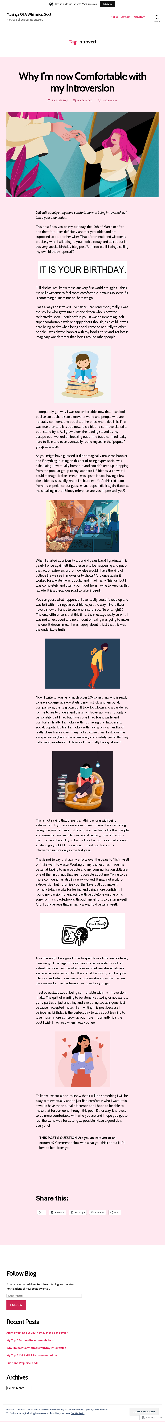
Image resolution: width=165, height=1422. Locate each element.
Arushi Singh (61, 100)
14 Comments (110, 100)
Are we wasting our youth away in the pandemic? (37, 1333)
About (114, 16)
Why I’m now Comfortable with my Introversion (82, 82)
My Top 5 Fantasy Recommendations (29, 1340)
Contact (125, 16)
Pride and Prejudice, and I (22, 1363)
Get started (107, 4)
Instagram (139, 16)
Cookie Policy (78, 1413)
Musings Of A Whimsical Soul (28, 14)
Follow (16, 1305)
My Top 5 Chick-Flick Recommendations (31, 1355)
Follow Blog (21, 1273)
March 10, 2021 (85, 100)
